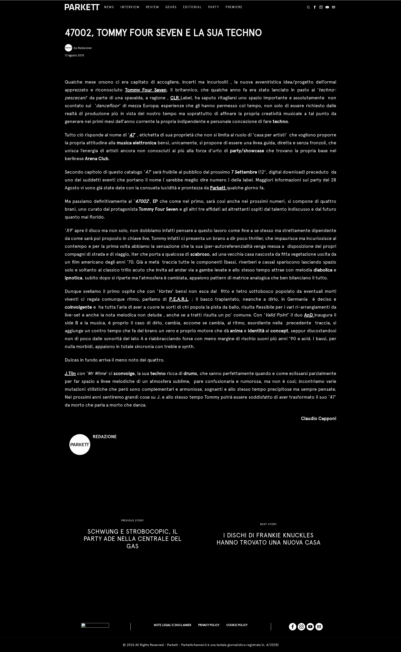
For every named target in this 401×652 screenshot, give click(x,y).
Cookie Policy (236, 625)
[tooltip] (314, 7)
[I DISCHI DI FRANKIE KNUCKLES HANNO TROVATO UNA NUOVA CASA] (268, 534)
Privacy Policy (208, 625)
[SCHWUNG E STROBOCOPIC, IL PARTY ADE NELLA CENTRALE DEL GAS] (132, 534)
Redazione (84, 48)
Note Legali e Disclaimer (172, 625)
